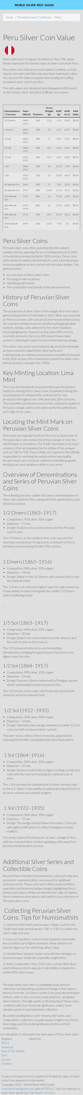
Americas (7, 1047)
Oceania (7, 1063)
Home (9, 17)
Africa (5, 1042)
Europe (6, 1059)
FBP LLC (49, 1088)
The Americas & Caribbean (34, 17)
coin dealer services (42, 1092)
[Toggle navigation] (70, 4)
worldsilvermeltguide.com (18, 1088)
